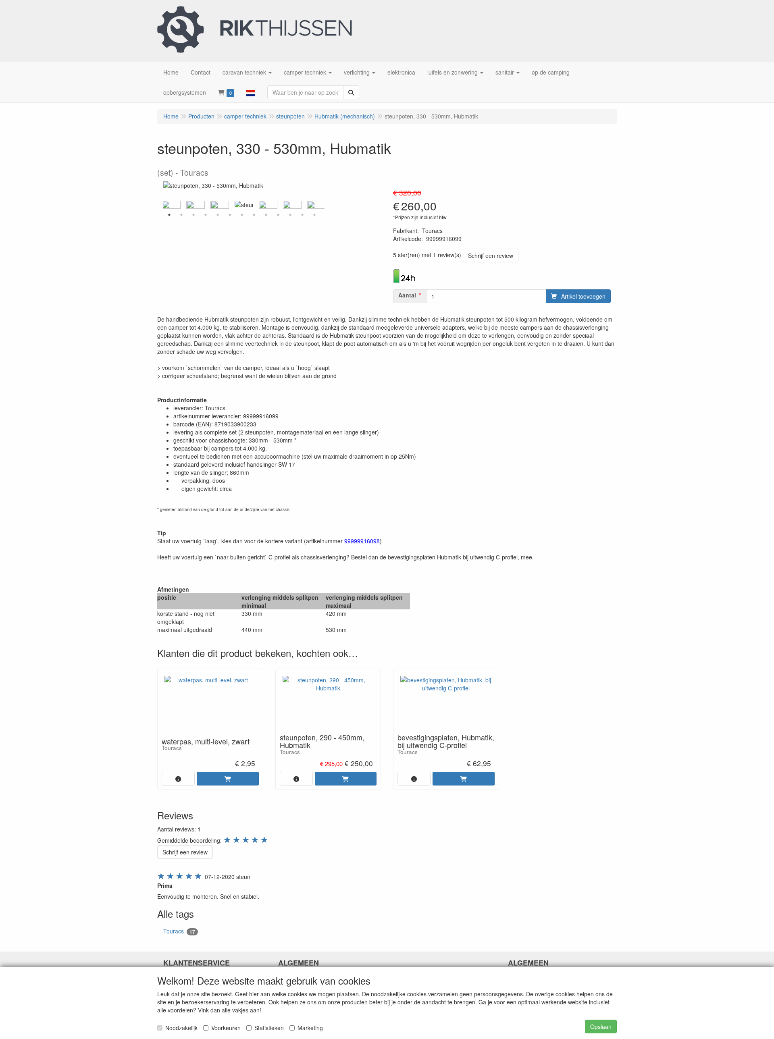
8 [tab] (254, 215)
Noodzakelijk (181, 1028)
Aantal (407, 295)
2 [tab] (181, 215)
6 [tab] (230, 215)
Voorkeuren (226, 1028)
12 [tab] (302, 215)
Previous (161, 205)
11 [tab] (290, 215)
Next (326, 205)
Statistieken (269, 1028)
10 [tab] (278, 215)
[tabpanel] (244, 205)
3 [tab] (193, 215)
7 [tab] (242, 215)
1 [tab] (169, 215)
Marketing (310, 1028)
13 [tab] (314, 215)
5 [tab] (218, 215)
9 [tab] (266, 215)
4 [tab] (206, 215)
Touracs (179, 931)
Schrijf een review (490, 255)
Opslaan (601, 1026)
